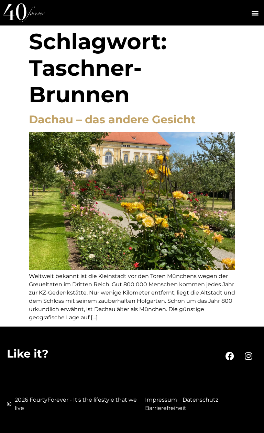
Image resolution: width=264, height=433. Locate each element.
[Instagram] (248, 355)
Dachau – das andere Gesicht (112, 119)
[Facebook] (229, 355)
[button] (255, 13)
